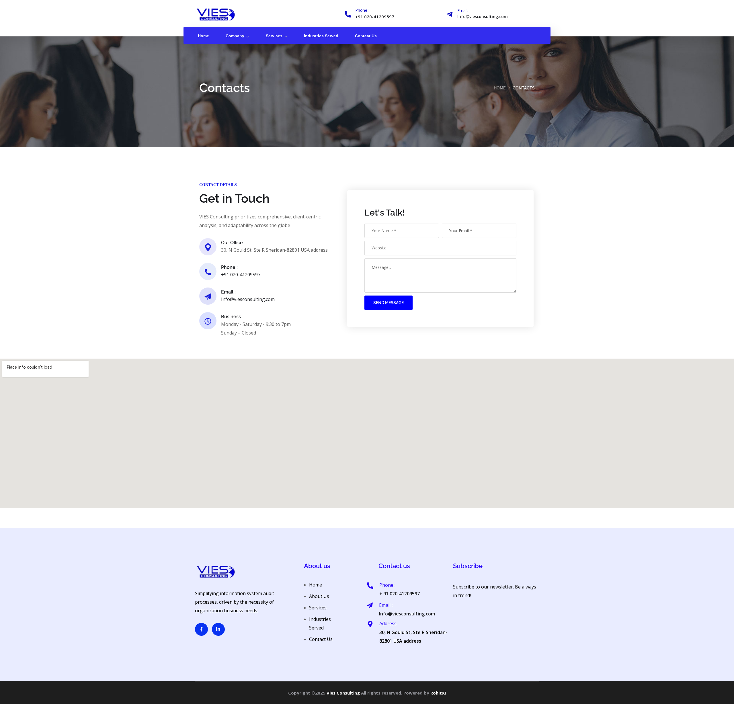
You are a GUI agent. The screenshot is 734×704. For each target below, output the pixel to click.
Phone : (362, 10)
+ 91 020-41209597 (399, 593)
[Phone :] (348, 14)
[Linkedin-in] (218, 629)
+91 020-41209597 (374, 16)
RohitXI (438, 693)
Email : (228, 292)
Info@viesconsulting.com (482, 16)
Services (274, 36)
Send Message (388, 302)
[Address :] (370, 624)
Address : (389, 623)
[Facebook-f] (201, 629)
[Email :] (370, 605)
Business (231, 316)
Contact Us (366, 36)
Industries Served (321, 36)
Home (203, 36)
